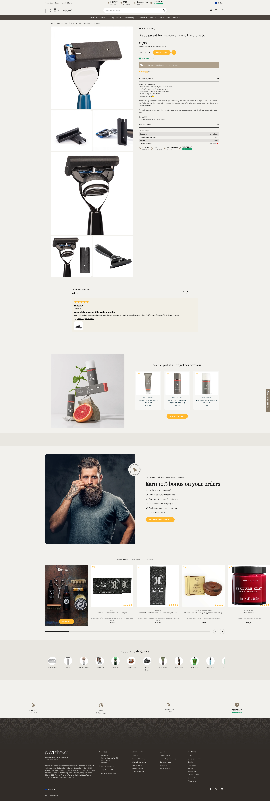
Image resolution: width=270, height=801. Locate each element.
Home (53, 23)
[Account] (211, 10)
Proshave (112, 610)
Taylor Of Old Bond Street (203, 610)
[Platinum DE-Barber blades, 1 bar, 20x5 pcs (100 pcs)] (158, 586)
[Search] (163, 10)
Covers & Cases (62, 23)
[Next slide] (222, 631)
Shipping (150, 46)
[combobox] (135, 10)
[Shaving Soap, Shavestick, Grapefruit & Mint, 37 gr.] (177, 383)
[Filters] (183, 292)
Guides (57, 3)
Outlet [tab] (150, 560)
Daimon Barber (249, 610)
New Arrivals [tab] (137, 560)
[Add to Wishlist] (173, 52)
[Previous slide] (215, 631)
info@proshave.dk (107, 766)
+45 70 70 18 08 (107, 770)
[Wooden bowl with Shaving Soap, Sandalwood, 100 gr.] (203, 586)
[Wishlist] (216, 10)
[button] (143, 72)
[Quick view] (157, 376)
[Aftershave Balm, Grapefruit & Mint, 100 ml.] (206, 383)
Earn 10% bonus (66, 3)
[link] (179, 65)
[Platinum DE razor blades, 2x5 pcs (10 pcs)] (112, 586)
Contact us (49, 3)
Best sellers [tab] (122, 560)
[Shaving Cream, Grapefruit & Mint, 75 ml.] (148, 383)
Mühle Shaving (147, 28)
